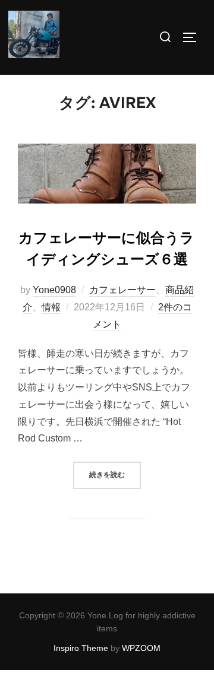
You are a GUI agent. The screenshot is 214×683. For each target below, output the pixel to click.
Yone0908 (54, 290)
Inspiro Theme (81, 648)
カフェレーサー (122, 290)
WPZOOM (141, 648)
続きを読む (115, 474)
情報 (51, 307)
